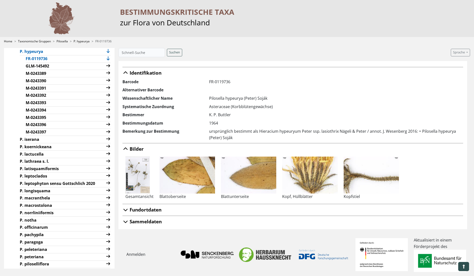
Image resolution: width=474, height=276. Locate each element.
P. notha (28, 220)
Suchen (174, 52)
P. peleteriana (33, 249)
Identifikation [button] (144, 72)
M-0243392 (36, 95)
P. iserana (29, 139)
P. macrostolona (36, 205)
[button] (108, 51)
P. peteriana (32, 257)
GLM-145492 (37, 66)
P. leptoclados (33, 176)
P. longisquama (35, 191)
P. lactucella (32, 154)
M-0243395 (36, 117)
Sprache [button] (459, 52)
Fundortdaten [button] (144, 209)
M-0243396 (36, 124)
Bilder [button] (136, 149)
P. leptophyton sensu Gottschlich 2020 (57, 183)
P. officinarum (34, 227)
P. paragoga (31, 242)
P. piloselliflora (34, 264)
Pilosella (62, 41)
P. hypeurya (82, 41)
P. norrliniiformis (37, 212)
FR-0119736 (38, 58)
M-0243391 (36, 88)
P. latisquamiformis (39, 168)
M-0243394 (36, 110)
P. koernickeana (36, 146)
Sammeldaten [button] (145, 221)
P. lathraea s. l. (34, 161)
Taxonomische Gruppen (34, 41)
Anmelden (135, 254)
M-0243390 (36, 80)
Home (8, 41)
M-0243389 (36, 73)
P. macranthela (35, 198)
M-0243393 (36, 102)
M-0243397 (36, 132)
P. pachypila (32, 234)
